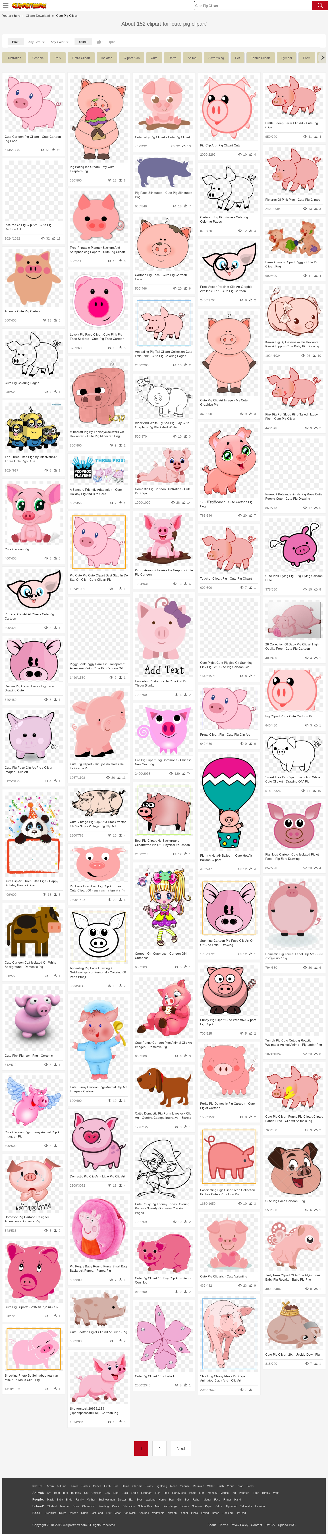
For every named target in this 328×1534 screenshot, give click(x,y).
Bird (65, 1492)
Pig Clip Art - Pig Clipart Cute (220, 145)
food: (37, 1513)
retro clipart (81, 58)
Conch (97, 1486)
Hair (171, 1499)
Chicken (96, 1492)
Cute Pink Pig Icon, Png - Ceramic (29, 1055)
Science (197, 1506)
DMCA (270, 1525)
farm (307, 58)
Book (76, 1506)
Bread (215, 1513)
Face (217, 1499)
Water (210, 1486)
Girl (179, 1499)
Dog (115, 1492)
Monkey (212, 1492)
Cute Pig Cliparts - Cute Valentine (223, 1276)
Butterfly (76, 1492)
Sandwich (130, 1513)
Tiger (255, 1492)
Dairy (62, 1513)
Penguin (244, 1492)
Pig (234, 1492)
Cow (107, 1492)
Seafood (144, 1513)
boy (187, 1499)
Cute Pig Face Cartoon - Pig (285, 1201)
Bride (69, 1499)
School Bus (145, 1506)
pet (237, 58)
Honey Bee (179, 1492)
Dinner (184, 1513)
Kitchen (172, 1513)
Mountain (198, 1486)
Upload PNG (287, 1525)
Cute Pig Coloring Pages (22, 383)
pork (58, 58)
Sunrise (185, 1486)
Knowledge (170, 1506)
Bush (221, 1486)
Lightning (161, 1486)
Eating (205, 1513)
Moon (173, 1486)
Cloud (230, 1486)
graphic (38, 58)
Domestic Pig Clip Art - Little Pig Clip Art (97, 1176)
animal (192, 58)
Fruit (108, 1513)
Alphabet (231, 1506)
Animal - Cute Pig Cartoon (23, 311)
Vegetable (158, 1513)
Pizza (194, 1513)
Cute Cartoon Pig (17, 549)
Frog (166, 1492)
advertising (216, 58)
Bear (57, 1492)
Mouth (207, 1499)
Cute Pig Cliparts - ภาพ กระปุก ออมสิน (31, 1307)
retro (172, 58)
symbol (286, 58)
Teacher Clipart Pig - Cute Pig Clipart (226, 578)
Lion (202, 1492)
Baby (60, 1499)
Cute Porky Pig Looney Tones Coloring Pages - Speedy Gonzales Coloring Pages (162, 1208)
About (212, 1525)
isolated (106, 58)
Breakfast (50, 1513)
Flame (125, 1486)
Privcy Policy (239, 1525)
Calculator (246, 1506)
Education (129, 1506)
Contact (256, 1525)
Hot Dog (241, 1513)
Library (185, 1506)
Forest (250, 1486)
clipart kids (132, 58)
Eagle (134, 1492)
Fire (116, 1486)
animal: (38, 1492)
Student (52, 1506)
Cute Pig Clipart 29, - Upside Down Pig (292, 1354)
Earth (107, 1486)
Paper (208, 1506)
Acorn (50, 1486)
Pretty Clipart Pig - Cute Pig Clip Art (225, 734)
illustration (14, 58)
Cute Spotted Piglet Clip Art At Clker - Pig (98, 1332)
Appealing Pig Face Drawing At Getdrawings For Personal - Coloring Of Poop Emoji (98, 972)
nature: (38, 1486)
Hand (237, 1499)
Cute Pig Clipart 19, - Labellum (156, 1376)
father (196, 1499)
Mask (50, 1499)
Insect (192, 1492)
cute (154, 58)
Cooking (227, 1513)
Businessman (106, 1499)
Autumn (61, 1486)
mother (91, 1499)
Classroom (88, 1506)
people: (38, 1499)
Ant (49, 1492)
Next (181, 1448)
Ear (131, 1499)
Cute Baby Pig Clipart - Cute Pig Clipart (162, 137)
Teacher (65, 1506)
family (80, 1499)
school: (38, 1506)
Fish (157, 1492)
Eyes (140, 1499)
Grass (149, 1486)
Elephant (146, 1492)
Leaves (73, 1486)
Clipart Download (38, 15)
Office (219, 1506)
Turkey (266, 1492)
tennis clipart (260, 58)
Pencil (116, 1506)
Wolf (275, 1492)
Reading (103, 1506)
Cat (86, 1492)
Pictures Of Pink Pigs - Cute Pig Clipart (292, 199)
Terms (223, 1525)
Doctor (122, 1499)
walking (151, 1499)
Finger (227, 1499)
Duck (125, 1492)
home (162, 1499)
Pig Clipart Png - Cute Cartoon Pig (289, 716)
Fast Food (97, 1513)
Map (157, 1506)
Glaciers (137, 1486)
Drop (240, 1486)
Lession (260, 1506)
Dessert (73, 1513)
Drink (84, 1513)
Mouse (224, 1492)
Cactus (85, 1486)
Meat (117, 1513)
